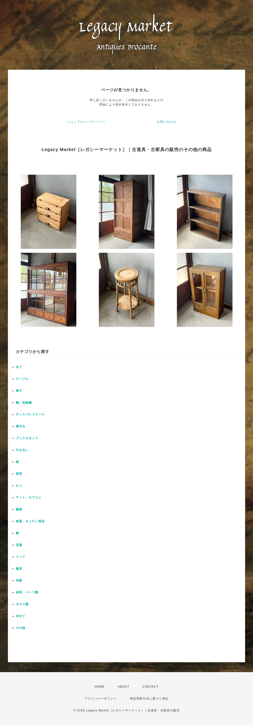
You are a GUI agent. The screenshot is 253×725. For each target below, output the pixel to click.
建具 (19, 568)
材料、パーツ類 (27, 592)
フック (20, 556)
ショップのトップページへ (86, 122)
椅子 (19, 390)
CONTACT (150, 686)
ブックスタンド (27, 438)
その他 (20, 628)
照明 (19, 473)
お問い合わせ (166, 122)
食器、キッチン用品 (30, 521)
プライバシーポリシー (100, 698)
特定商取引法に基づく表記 (149, 698)
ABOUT (123, 686)
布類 (19, 580)
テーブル (22, 379)
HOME (100, 686)
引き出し (22, 450)
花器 (19, 545)
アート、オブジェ (29, 497)
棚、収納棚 (24, 402)
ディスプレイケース (30, 414)
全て (19, 367)
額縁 (19, 509)
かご (19, 485)
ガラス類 (22, 604)
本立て (20, 616)
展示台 (20, 426)
